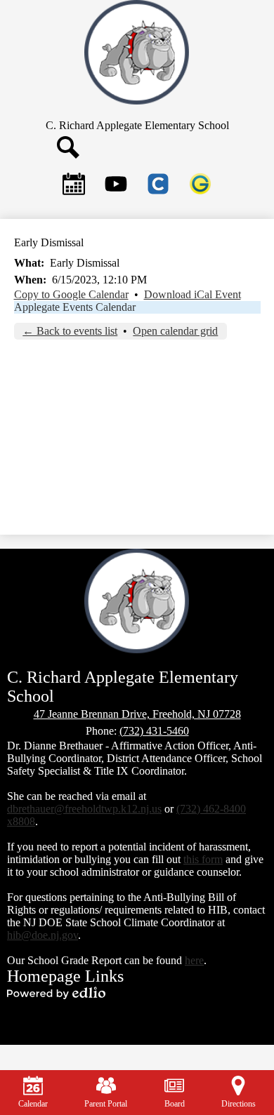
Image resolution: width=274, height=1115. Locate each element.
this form (203, 859)
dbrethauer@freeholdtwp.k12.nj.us (84, 809)
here (194, 960)
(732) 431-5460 (154, 731)
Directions (238, 1104)
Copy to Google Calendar (71, 294)
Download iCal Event (192, 294)
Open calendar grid (175, 331)
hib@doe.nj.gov (42, 935)
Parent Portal (105, 1104)
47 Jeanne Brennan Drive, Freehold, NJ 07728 (137, 714)
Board (174, 1104)
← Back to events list (69, 331)
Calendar (33, 1104)
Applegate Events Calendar (75, 307)
